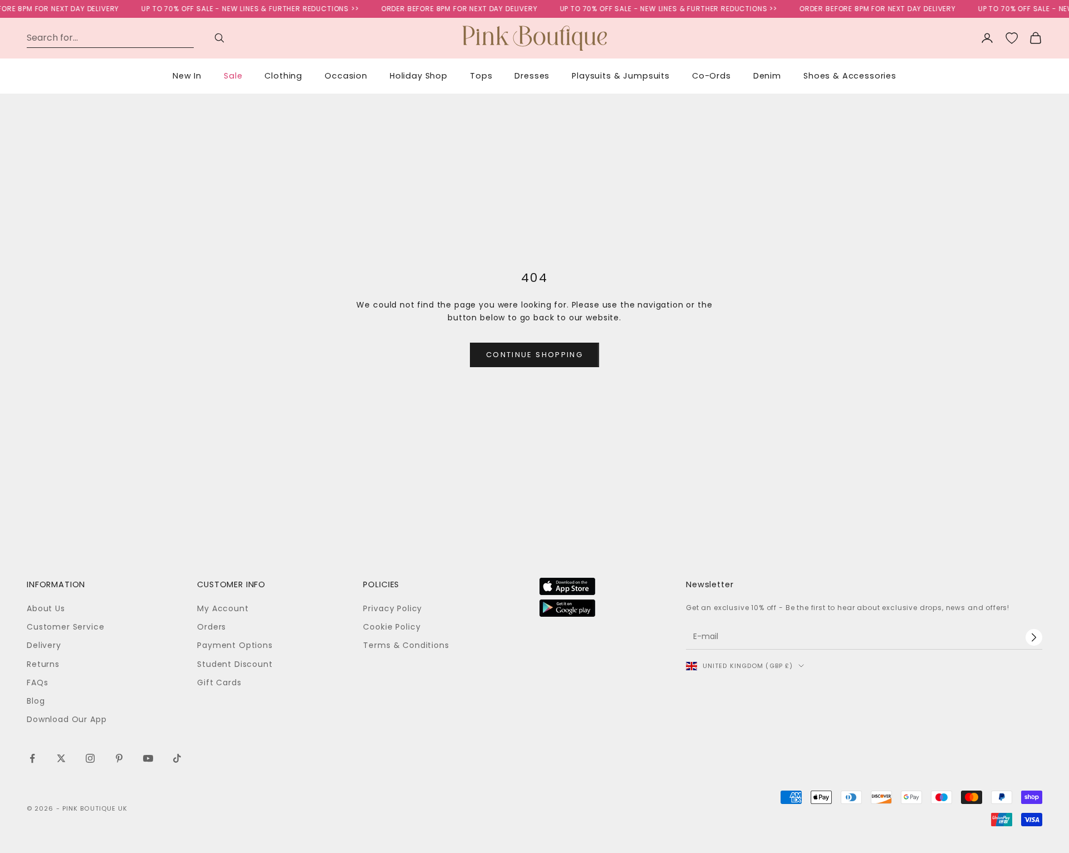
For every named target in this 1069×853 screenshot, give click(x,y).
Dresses (532, 75)
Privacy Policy (392, 608)
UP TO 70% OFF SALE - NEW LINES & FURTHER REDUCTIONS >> (240, 8)
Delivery (44, 645)
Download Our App (66, 719)
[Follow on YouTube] (148, 758)
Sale (233, 75)
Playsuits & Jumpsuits (621, 75)
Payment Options (235, 645)
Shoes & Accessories (849, 75)
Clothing (283, 75)
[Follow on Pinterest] (119, 758)
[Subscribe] (1034, 637)
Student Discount (234, 664)
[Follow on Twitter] (61, 758)
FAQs (37, 682)
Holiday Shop (419, 75)
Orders (211, 626)
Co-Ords (711, 75)
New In (187, 75)
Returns (43, 664)
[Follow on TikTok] (177, 758)
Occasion (346, 75)
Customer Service (65, 626)
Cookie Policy (391, 626)
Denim (767, 75)
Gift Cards (219, 682)
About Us (46, 608)
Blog (36, 700)
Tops (481, 75)
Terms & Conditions (406, 645)
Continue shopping (534, 354)
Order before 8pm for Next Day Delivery (449, 8)
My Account (222, 608)
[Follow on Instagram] (90, 758)
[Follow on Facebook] (32, 758)
